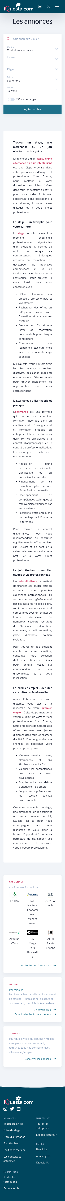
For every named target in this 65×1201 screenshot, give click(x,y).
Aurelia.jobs (43, 1156)
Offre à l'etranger (26, 99)
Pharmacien (16, 990)
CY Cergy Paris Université (32, 947)
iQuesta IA (42, 1162)
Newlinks (41, 1149)
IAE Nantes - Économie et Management (32, 912)
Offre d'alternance (14, 1137)
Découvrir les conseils (37, 1058)
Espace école (11, 1188)
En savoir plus (42, 1009)
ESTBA (14, 901)
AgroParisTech (14, 941)
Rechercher (34, 109)
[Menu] (57, 6)
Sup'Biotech (50, 903)
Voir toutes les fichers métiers (33, 1014)
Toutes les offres (13, 1123)
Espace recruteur (46, 1134)
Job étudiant (11, 1143)
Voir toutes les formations (35, 965)
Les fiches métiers (14, 1150)
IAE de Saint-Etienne (50, 943)
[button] (39, 6)
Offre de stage (11, 1130)
